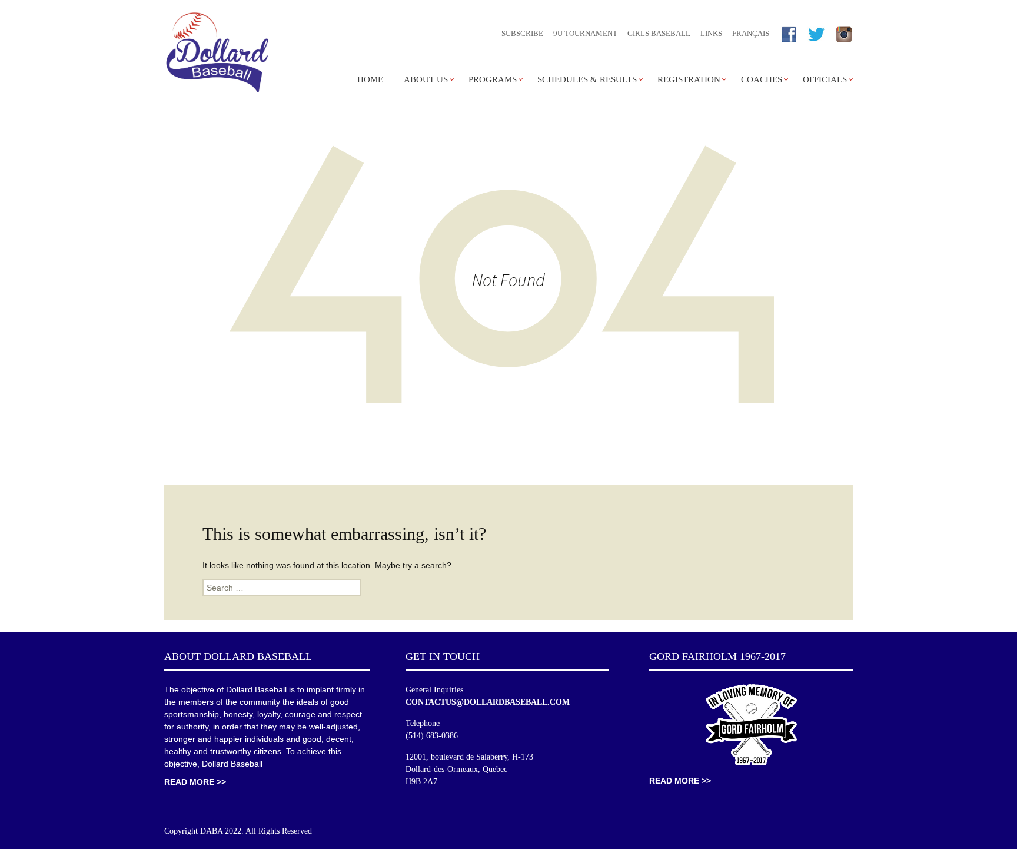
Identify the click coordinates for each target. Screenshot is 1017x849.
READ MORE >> (195, 782)
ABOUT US (426, 79)
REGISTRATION (688, 79)
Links (711, 33)
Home (370, 79)
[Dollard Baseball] (217, 53)
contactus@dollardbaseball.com (488, 702)
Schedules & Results (587, 79)
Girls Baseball (658, 33)
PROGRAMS (492, 79)
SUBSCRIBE (522, 33)
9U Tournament (585, 33)
